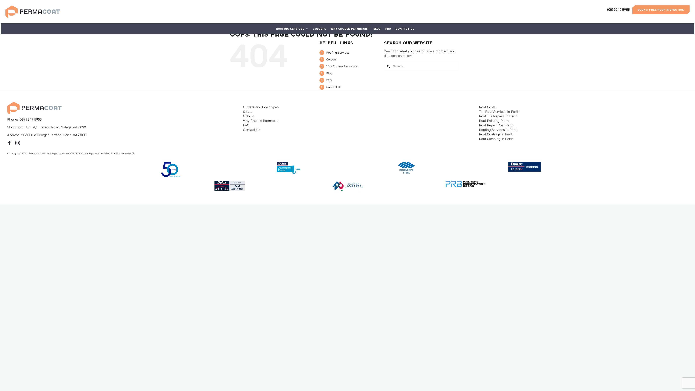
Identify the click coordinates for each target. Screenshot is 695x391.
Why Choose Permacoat (342, 66)
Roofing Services (337, 52)
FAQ (329, 80)
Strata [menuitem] (247, 112)
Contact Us (334, 87)
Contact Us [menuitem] (251, 130)
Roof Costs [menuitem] (487, 107)
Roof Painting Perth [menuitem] (494, 121)
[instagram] (17, 143)
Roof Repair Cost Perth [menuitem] (496, 125)
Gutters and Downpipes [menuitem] (261, 107)
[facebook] (9, 143)
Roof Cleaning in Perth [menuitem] (496, 139)
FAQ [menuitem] (246, 125)
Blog (329, 73)
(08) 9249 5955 (30, 119)
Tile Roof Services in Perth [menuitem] (499, 112)
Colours (331, 59)
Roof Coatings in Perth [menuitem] (496, 134)
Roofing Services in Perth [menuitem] (498, 130)
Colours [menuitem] (249, 116)
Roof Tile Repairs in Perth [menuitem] (498, 116)
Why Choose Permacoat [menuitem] (261, 121)
